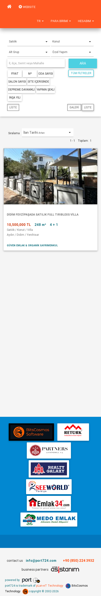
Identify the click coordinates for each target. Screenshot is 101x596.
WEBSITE (28, 7)
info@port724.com (41, 560)
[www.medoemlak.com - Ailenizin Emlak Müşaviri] (48, 519)
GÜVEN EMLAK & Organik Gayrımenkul (32, 245)
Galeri (74, 107)
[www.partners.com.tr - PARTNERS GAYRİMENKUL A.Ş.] (49, 450)
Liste (13, 107)
